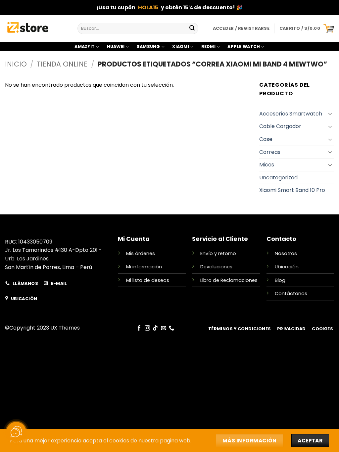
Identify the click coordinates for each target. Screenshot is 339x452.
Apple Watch (243, 46)
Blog (280, 280)
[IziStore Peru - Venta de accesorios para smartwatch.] (36, 28)
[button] (306, 28)
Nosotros (286, 253)
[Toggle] (330, 113)
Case (265, 139)
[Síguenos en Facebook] (139, 328)
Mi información (144, 266)
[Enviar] (192, 28)
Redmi (208, 46)
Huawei (116, 46)
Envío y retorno (218, 253)
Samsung (148, 46)
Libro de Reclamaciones (229, 280)
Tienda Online (62, 64)
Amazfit (84, 46)
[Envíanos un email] (163, 328)
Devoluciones (216, 266)
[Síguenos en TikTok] (155, 328)
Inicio (16, 64)
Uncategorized (278, 177)
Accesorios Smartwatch (290, 113)
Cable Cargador (280, 126)
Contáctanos (291, 293)
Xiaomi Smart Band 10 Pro (292, 190)
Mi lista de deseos (147, 280)
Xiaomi (180, 46)
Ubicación (287, 266)
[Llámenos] (171, 328)
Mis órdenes (140, 253)
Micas (266, 164)
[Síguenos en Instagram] (147, 328)
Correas (269, 152)
